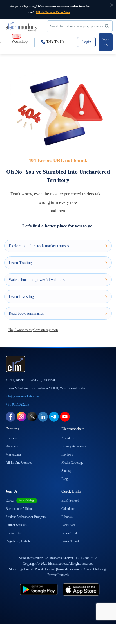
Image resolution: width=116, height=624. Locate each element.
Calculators (68, 509)
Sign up (105, 42)
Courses (11, 438)
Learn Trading (20, 263)
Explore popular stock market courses (39, 246)
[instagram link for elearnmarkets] (21, 416)
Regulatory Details (18, 541)
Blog (64, 479)
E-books (67, 517)
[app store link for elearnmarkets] (85, 589)
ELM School (70, 501)
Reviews (67, 454)
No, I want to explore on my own (33, 330)
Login (86, 42)
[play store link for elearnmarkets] (35, 589)
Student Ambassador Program (26, 517)
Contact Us (13, 533)
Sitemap (66, 471)
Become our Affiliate (19, 509)
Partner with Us (16, 525)
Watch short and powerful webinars (37, 280)
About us (67, 438)
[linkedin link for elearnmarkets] (43, 416)
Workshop (20, 39)
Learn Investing (21, 296)
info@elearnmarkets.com (22, 396)
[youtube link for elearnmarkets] (65, 416)
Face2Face (68, 525)
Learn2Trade (69, 533)
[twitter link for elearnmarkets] (32, 416)
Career (20, 501)
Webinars (12, 446)
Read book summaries (26, 313)
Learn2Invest (70, 541)
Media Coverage (72, 463)
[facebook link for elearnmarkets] (10, 416)
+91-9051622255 (17, 404)
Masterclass (13, 454)
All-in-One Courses (19, 463)
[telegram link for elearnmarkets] (54, 416)
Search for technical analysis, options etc (77, 26)
